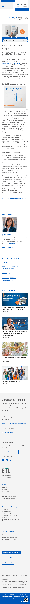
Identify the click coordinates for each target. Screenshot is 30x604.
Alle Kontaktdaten (7, 247)
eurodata (4, 536)
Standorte (4, 487)
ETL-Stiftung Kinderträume (9, 539)
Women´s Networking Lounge (10, 537)
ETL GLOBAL (5, 509)
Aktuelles (14, 17)
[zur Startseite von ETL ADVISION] (20, 5)
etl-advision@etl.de (10, 243)
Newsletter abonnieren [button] (10, 452)
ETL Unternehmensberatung (9, 515)
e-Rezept (12, 277)
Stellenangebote (6, 489)
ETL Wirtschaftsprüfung (8, 513)
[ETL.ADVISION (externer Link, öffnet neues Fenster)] (3, 460)
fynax (3, 534)
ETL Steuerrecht (6, 521)
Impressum (5, 495)
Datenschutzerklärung (8, 493)
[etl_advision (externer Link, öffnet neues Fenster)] (14, 98)
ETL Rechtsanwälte (7, 511)
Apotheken (6, 277)
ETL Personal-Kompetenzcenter (10, 519)
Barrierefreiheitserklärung (9, 496)
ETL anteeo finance (7, 522)
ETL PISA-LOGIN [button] (8, 557)
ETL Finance (5, 517)
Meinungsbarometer (8, 280)
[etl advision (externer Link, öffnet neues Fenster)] (7, 460)
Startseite (8, 17)
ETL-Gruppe (5, 491)
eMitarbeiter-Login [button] (8, 562)
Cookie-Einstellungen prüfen (9, 498)
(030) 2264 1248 (7, 423)
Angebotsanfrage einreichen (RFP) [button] (11, 552)
